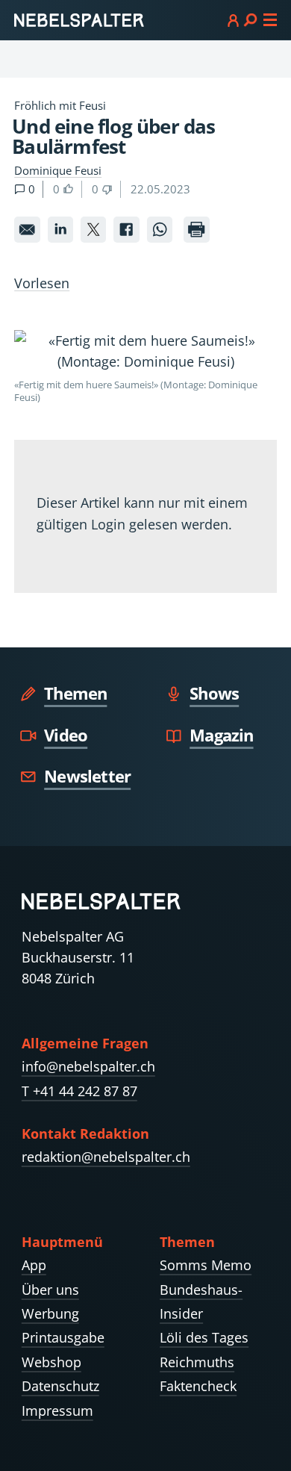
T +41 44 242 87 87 (79, 1091)
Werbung (50, 1313)
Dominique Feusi (57, 170)
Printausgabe (63, 1337)
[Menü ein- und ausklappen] (252, 19)
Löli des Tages (204, 1337)
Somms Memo (205, 1265)
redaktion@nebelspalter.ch (106, 1157)
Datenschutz (60, 1386)
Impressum (57, 1410)
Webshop (51, 1362)
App (34, 1265)
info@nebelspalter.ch (88, 1066)
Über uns (50, 1290)
